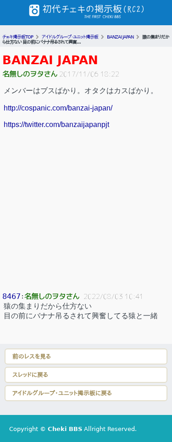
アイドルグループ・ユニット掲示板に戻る (62, 393)
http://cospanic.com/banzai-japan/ (58, 108)
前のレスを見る (31, 356)
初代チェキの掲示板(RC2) (86, 13)
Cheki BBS (65, 428)
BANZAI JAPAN (50, 60)
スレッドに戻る (30, 374)
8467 (11, 296)
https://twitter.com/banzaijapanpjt (56, 124)
